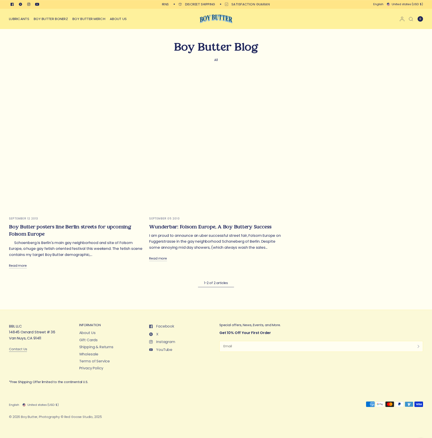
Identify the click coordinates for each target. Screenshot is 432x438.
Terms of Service (94, 361)
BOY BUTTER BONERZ (51, 18)
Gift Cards (88, 340)
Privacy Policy (91, 368)
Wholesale (89, 354)
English (378, 4)
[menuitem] (20, 19)
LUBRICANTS (19, 18)
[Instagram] (29, 4)
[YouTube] (37, 4)
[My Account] (402, 19)
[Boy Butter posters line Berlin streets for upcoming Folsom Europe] (75, 144)
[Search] (411, 19)
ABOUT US (118, 18)
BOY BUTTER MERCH (88, 18)
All (216, 60)
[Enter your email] (418, 346)
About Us (87, 332)
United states (407, 4)
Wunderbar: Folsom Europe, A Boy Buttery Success (210, 227)
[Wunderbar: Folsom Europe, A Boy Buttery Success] (216, 144)
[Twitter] (20, 4)
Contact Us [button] (18, 349)
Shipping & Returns (96, 347)
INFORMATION (90, 325)
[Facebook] (12, 4)
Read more (18, 266)
